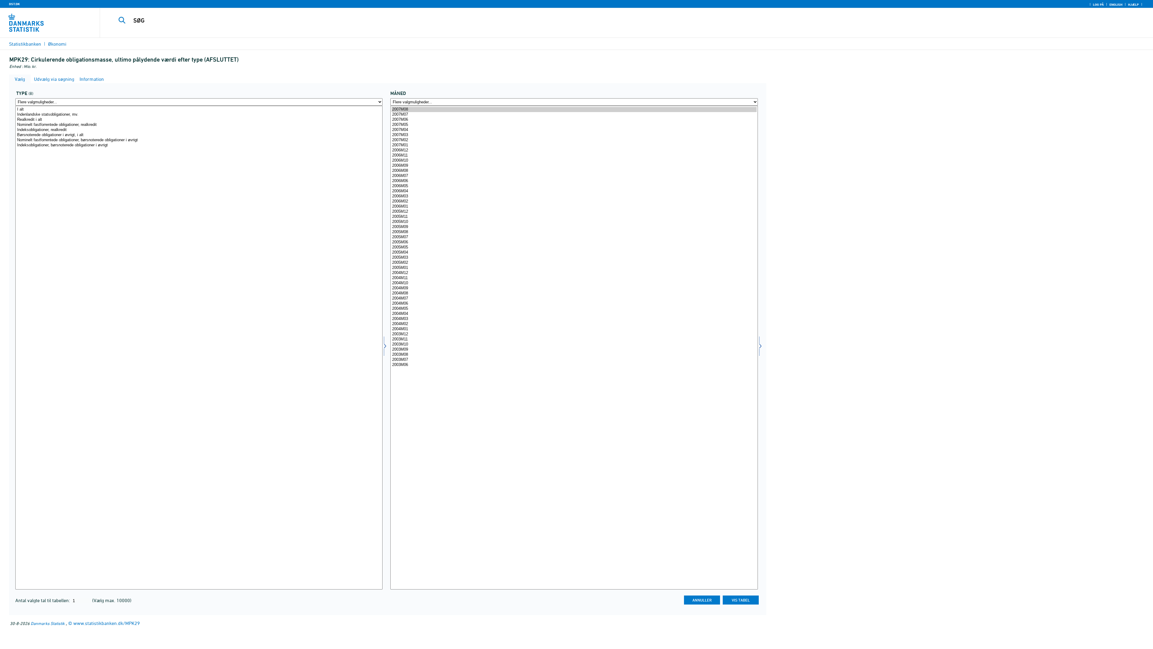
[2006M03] (574, 196)
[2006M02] (574, 201)
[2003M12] (574, 334)
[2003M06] (574, 364)
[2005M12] (574, 211)
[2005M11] (574, 216)
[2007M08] (574, 109)
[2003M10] (574, 344)
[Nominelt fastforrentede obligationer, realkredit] (199, 124)
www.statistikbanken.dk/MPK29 (106, 623)
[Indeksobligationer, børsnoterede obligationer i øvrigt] (199, 145)
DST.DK (14, 4)
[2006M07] (574, 175)
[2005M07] (574, 237)
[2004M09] (574, 288)
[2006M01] (574, 206)
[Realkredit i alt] (199, 119)
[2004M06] (574, 303)
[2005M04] (574, 252)
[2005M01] (574, 267)
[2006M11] (574, 155)
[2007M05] (574, 124)
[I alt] (199, 109)
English (1115, 4)
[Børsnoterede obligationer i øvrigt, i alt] (199, 135)
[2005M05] (574, 247)
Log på (1098, 4)
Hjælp (1133, 4)
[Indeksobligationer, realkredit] (199, 130)
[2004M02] (574, 324)
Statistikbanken (25, 44)
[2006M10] (574, 160)
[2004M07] (574, 298)
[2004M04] (574, 313)
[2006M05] (574, 186)
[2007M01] (574, 145)
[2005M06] (574, 242)
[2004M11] (574, 278)
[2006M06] (574, 181)
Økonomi (57, 44)
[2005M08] (574, 232)
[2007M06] (574, 119)
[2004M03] (574, 318)
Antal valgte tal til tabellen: (43, 600)
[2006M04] (574, 191)
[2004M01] (574, 329)
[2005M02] (574, 262)
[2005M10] (574, 221)
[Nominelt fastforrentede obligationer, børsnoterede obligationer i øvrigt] (199, 140)
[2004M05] (574, 308)
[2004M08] (574, 293)
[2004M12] (574, 273)
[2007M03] (574, 135)
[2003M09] (574, 349)
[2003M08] (574, 354)
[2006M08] (574, 170)
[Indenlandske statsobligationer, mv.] (199, 114)
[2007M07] (574, 114)
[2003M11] (574, 339)
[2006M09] (574, 165)
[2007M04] (574, 130)
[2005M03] (574, 257)
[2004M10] (574, 283)
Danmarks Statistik (48, 623)
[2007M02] (574, 140)
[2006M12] (574, 150)
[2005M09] (574, 227)
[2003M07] (574, 359)
